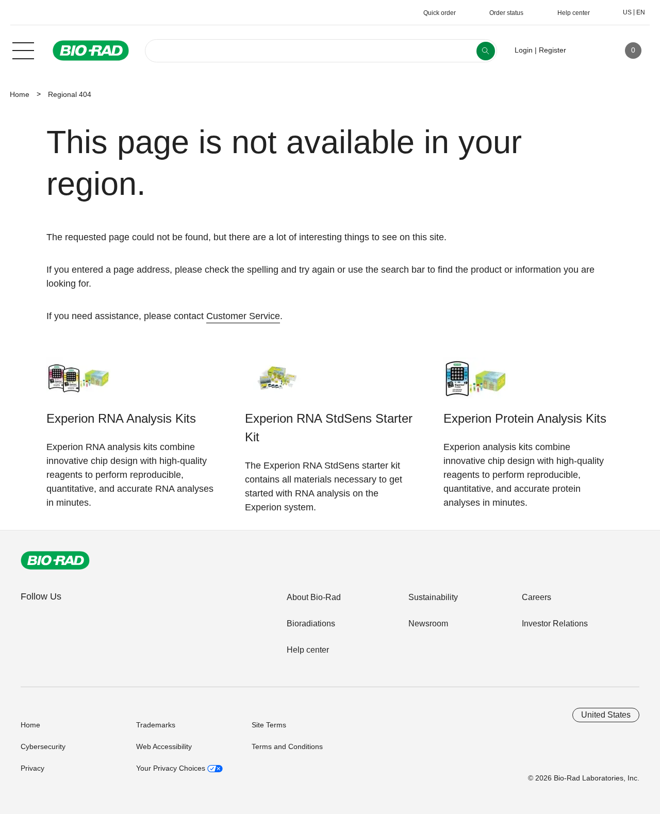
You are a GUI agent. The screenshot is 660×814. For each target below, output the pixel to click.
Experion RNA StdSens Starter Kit (328, 427)
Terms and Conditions (287, 746)
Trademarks (155, 725)
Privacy (32, 768)
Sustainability (433, 597)
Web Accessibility (164, 746)
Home (19, 94)
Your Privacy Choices (171, 768)
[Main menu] (23, 49)
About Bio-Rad (314, 597)
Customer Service (243, 316)
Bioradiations (311, 623)
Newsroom (428, 623)
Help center (308, 649)
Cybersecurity (43, 746)
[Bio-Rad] (55, 560)
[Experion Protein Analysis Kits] (475, 383)
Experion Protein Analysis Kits (524, 418)
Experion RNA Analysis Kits (121, 418)
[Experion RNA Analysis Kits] (78, 383)
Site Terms (269, 725)
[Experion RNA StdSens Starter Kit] (277, 383)
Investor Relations (555, 623)
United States (606, 714)
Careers (536, 597)
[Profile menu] (588, 50)
